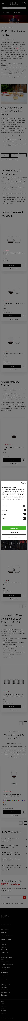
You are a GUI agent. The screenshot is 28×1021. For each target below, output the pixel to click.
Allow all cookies (14, 528)
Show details (21, 523)
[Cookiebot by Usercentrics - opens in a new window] (20, 483)
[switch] (24, 510)
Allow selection (14, 532)
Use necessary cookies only (14, 537)
